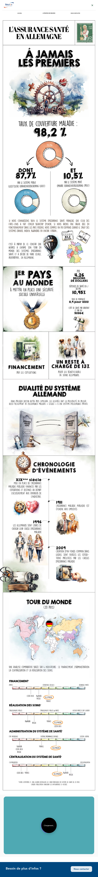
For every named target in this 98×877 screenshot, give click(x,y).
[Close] (92, 5)
